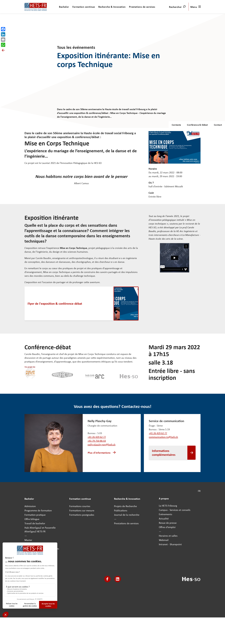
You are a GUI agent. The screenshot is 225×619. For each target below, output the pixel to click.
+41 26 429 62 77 (97, 437)
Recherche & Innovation (112, 6)
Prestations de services (142, 6)
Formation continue (83, 6)
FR (199, 491)
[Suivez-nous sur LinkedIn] (117, 579)
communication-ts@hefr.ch (163, 437)
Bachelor (64, 6)
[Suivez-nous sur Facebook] (107, 579)
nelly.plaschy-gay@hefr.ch (101, 444)
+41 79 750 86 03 (97, 440)
